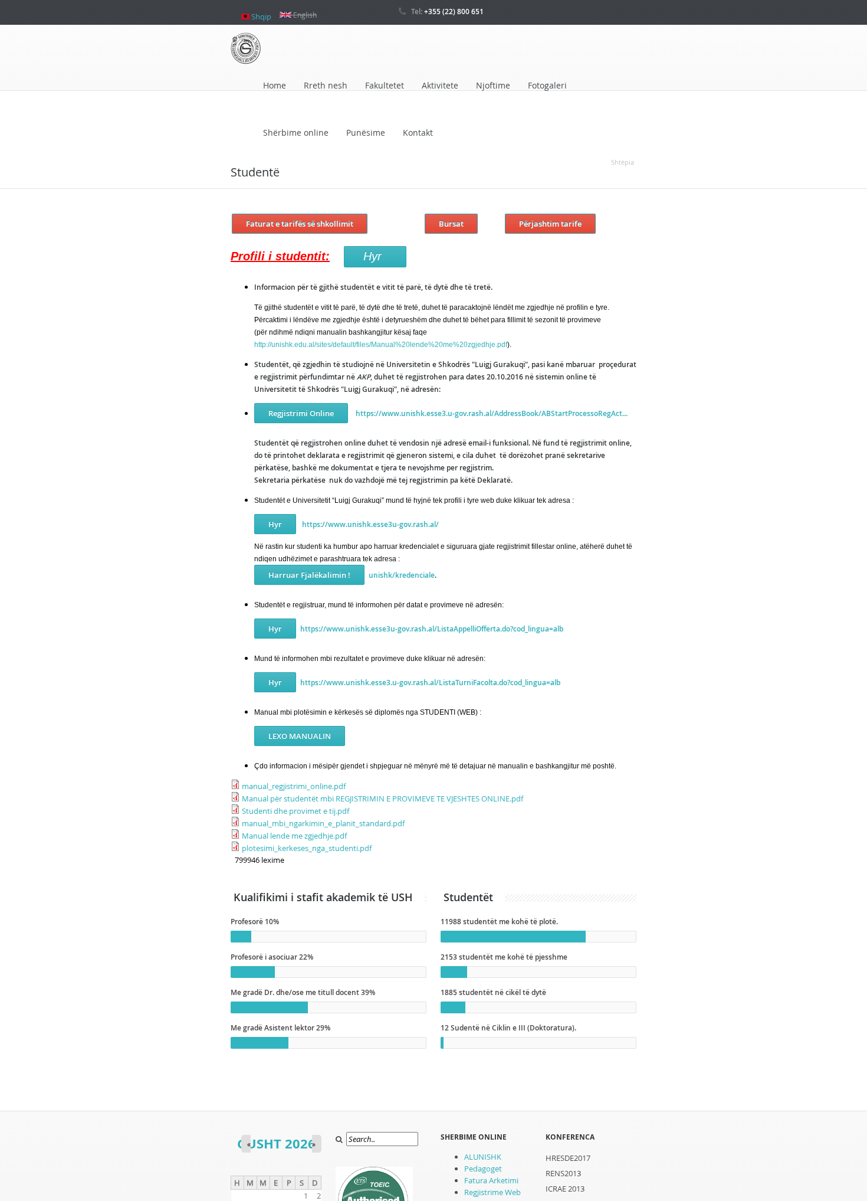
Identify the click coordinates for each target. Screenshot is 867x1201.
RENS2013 (563, 1173)
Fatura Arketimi (491, 1180)
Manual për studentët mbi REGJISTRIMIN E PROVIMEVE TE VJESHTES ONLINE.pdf (382, 798)
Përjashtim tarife (550, 223)
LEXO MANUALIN (299, 736)
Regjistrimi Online (301, 413)
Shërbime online (296, 132)
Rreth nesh (325, 85)
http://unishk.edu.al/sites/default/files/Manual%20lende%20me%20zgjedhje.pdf (380, 345)
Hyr (275, 524)
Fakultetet (384, 85)
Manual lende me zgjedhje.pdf (294, 835)
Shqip (260, 11)
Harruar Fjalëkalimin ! (309, 575)
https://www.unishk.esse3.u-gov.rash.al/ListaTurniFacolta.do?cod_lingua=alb (430, 683)
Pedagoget (483, 1168)
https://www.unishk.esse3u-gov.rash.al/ (369, 524)
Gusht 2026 (276, 1143)
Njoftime (493, 85)
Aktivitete (440, 85)
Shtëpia (622, 162)
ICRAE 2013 (565, 1188)
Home (274, 85)
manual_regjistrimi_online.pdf (294, 786)
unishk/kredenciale (402, 575)
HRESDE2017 (568, 1158)
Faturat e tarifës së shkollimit (299, 223)
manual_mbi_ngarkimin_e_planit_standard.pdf (323, 823)
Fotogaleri (547, 85)
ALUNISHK (482, 1156)
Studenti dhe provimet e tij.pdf (295, 811)
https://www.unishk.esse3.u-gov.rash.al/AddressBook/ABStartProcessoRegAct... (492, 413)
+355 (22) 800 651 (454, 11)
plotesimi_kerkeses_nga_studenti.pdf (307, 848)
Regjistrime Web (492, 1192)
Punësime (365, 132)
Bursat (451, 223)
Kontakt (418, 132)
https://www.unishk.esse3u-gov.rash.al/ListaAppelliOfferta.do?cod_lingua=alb (431, 629)
